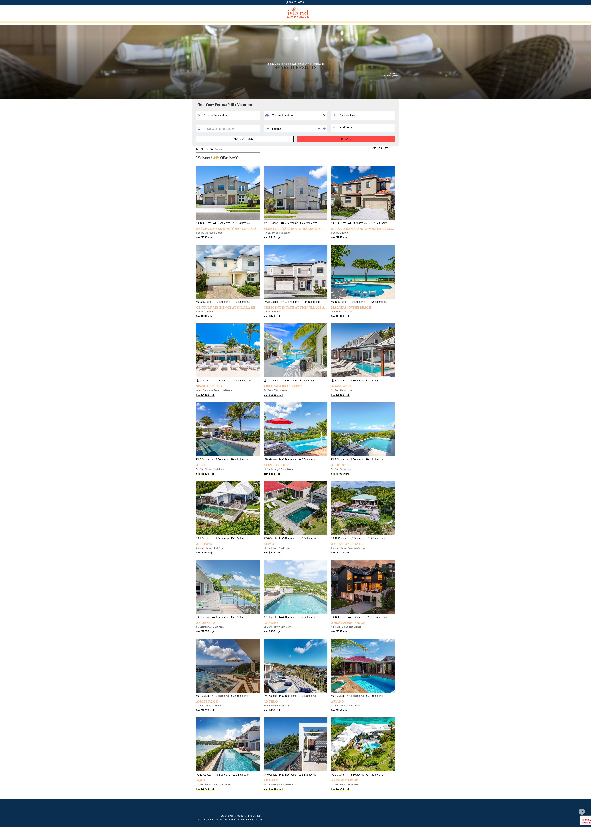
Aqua (200, 781)
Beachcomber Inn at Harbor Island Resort (236, 229)
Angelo (271, 702)
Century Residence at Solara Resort (230, 308)
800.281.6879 (296, 2)
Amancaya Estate (347, 544)
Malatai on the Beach (351, 308)
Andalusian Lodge (348, 623)
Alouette (340, 465)
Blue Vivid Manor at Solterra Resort (365, 229)
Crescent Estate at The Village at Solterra (304, 308)
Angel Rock (207, 702)
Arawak (271, 781)
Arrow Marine (344, 781)
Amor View (206, 623)
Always (270, 544)
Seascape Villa (209, 386)
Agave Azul (341, 386)
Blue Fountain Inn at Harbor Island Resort (304, 229)
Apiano (337, 702)
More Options (243, 139)
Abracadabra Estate (283, 386)
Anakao (271, 623)
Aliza (201, 465)
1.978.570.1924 (254, 816)
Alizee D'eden (276, 465)
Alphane (204, 544)
